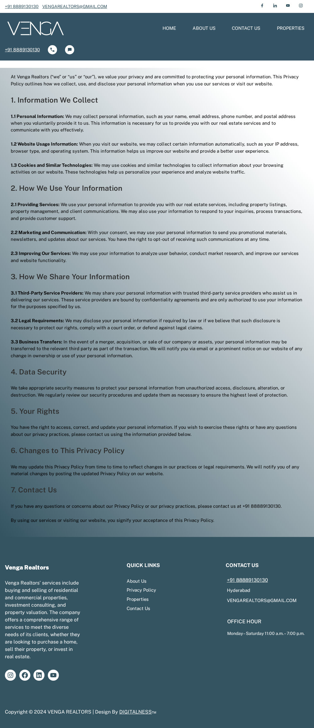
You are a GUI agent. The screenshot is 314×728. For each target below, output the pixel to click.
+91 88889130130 (247, 580)
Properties (138, 599)
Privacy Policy (141, 590)
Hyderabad (238, 590)
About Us (137, 581)
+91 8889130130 (22, 6)
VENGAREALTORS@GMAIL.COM (74, 6)
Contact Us (138, 608)
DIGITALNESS (135, 712)
